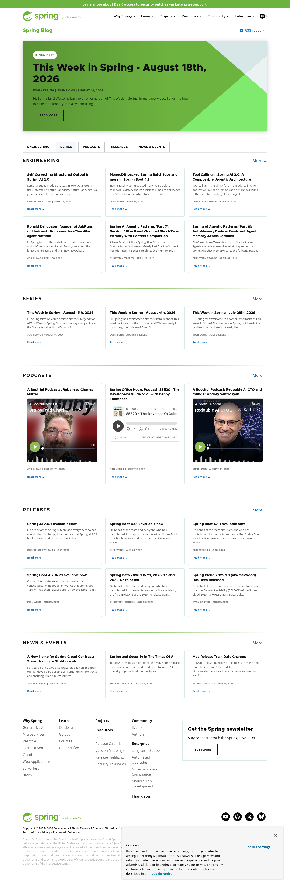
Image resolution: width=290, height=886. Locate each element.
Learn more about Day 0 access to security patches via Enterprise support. (145, 4)
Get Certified (69, 748)
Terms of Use (31, 832)
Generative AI (33, 727)
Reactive (29, 741)
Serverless (31, 768)
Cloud (27, 754)
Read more (48, 115)
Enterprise (140, 743)
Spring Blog (38, 30)
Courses (65, 741)
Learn (64, 720)
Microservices (34, 734)
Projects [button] (165, 16)
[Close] (275, 835)
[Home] (54, 16)
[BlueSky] (261, 816)
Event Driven (33, 748)
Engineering (43, 90)
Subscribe (203, 749)
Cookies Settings (258, 847)
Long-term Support (147, 750)
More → (260, 160)
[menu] (264, 16)
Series (66, 147)
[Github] (237, 816)
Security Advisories (111, 764)
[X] (249, 816)
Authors (138, 734)
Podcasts (91, 147)
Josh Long (66, 90)
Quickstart (67, 727)
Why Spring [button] (122, 16)
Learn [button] (145, 16)
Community (142, 720)
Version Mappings (110, 750)
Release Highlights (110, 757)
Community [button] (216, 16)
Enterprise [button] (243, 16)
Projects (102, 720)
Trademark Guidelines (66, 832)
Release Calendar (109, 743)
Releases (119, 147)
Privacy (46, 832)
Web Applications (37, 761)
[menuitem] (262, 16)
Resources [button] (190, 16)
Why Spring (32, 720)
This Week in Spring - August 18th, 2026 (119, 73)
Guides (64, 734)
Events (137, 727)
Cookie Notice (161, 874)
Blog (99, 737)
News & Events (152, 147)
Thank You (141, 796)
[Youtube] (225, 816)
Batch (27, 775)
